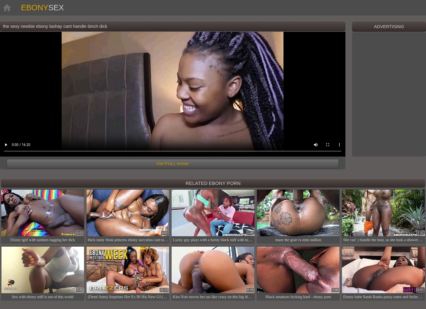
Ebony (42, 7)
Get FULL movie (173, 163)
